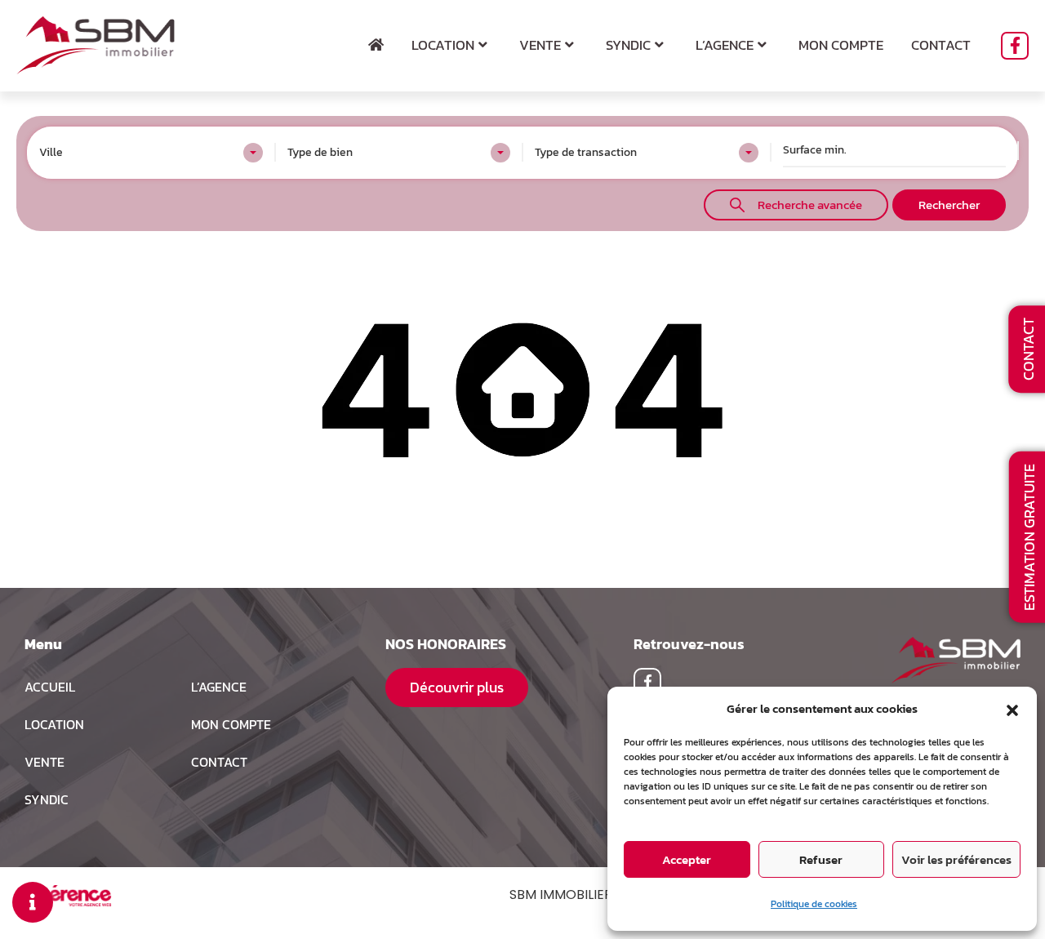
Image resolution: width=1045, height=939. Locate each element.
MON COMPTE (231, 724)
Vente (540, 45)
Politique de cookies (814, 904)
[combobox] (151, 153)
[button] (1012, 709)
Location (442, 45)
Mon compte (840, 45)
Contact (941, 45)
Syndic (628, 45)
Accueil (49, 686)
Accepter (686, 859)
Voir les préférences (956, 859)
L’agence (725, 45)
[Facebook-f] (1015, 46)
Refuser (821, 859)
